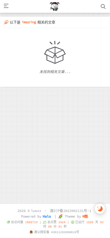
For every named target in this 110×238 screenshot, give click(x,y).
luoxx (36, 210)
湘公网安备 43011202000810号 (56, 232)
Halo (47, 216)
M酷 (85, 216)
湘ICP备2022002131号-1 (70, 210)
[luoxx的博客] (54, 6)
